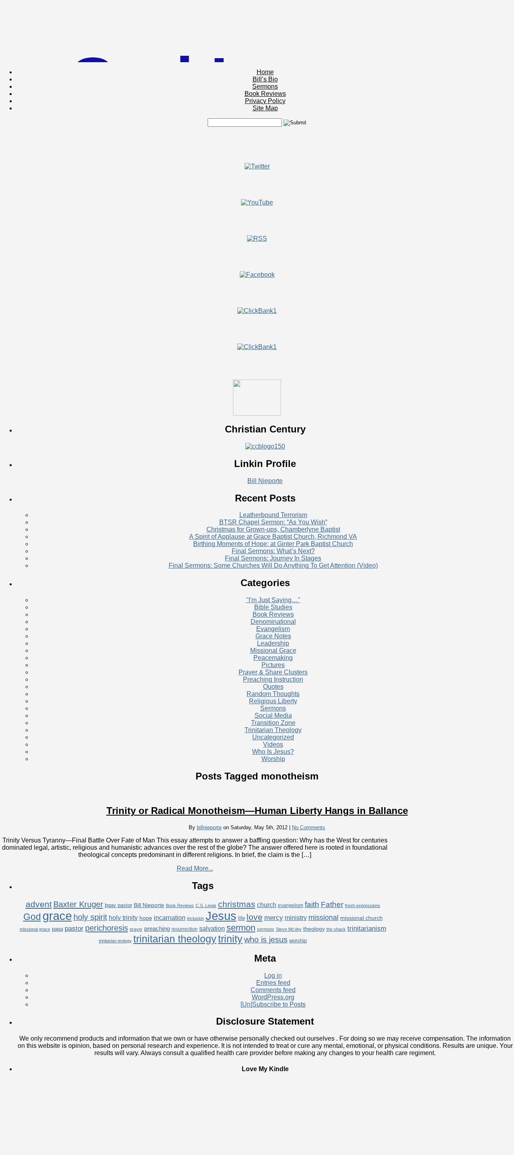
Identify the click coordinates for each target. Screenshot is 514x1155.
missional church (361, 918)
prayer (136, 929)
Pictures (273, 665)
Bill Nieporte (265, 480)
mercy (273, 918)
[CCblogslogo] (265, 446)
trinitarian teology (115, 940)
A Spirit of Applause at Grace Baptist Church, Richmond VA (273, 536)
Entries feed (273, 982)
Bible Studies (273, 607)
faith (312, 904)
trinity (230, 938)
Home (265, 72)
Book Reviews (265, 93)
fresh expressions (362, 905)
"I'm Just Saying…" (273, 600)
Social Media (273, 715)
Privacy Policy (265, 100)
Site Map (265, 108)
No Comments (308, 827)
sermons (265, 929)
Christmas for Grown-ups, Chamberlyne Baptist (273, 529)
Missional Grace (273, 650)
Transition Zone (273, 722)
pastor (74, 928)
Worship (273, 758)
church (266, 904)
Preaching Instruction (273, 679)
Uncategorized (273, 737)
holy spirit (90, 917)
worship (298, 941)
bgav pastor (118, 905)
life (241, 918)
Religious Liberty (273, 701)
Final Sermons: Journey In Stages (273, 558)
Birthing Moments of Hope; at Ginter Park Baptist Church (273, 543)
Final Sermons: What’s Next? (273, 551)
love (255, 917)
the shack (336, 929)
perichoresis (106, 928)
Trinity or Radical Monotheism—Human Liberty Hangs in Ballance (257, 810)
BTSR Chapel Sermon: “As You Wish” (273, 522)
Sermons (265, 86)
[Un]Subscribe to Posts (273, 1004)
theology (314, 929)
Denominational (273, 621)
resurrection (184, 929)
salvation (212, 928)
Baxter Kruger (78, 904)
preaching (157, 928)
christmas (236, 904)
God (32, 916)
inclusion (195, 918)
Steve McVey (289, 929)
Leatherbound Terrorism (273, 515)
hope (145, 918)
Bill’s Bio (265, 79)
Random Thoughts (273, 693)
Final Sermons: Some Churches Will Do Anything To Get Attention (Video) (273, 565)
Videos (273, 744)
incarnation (170, 917)
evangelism (290, 905)
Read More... (195, 868)
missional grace (35, 929)
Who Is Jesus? (273, 751)
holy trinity (123, 917)
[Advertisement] (257, 145)
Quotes (273, 686)
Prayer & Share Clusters (273, 672)
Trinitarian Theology (273, 730)
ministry (296, 917)
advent (39, 904)
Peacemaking (273, 657)
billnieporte (209, 827)
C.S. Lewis (206, 905)
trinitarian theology (174, 938)
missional (323, 917)
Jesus (221, 915)
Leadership (273, 643)
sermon (240, 928)
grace (57, 915)
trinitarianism (366, 928)
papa (57, 929)
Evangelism (273, 628)
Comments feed (273, 990)
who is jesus (266, 939)
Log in (273, 975)
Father (332, 904)
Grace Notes (273, 636)
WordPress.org (273, 997)
